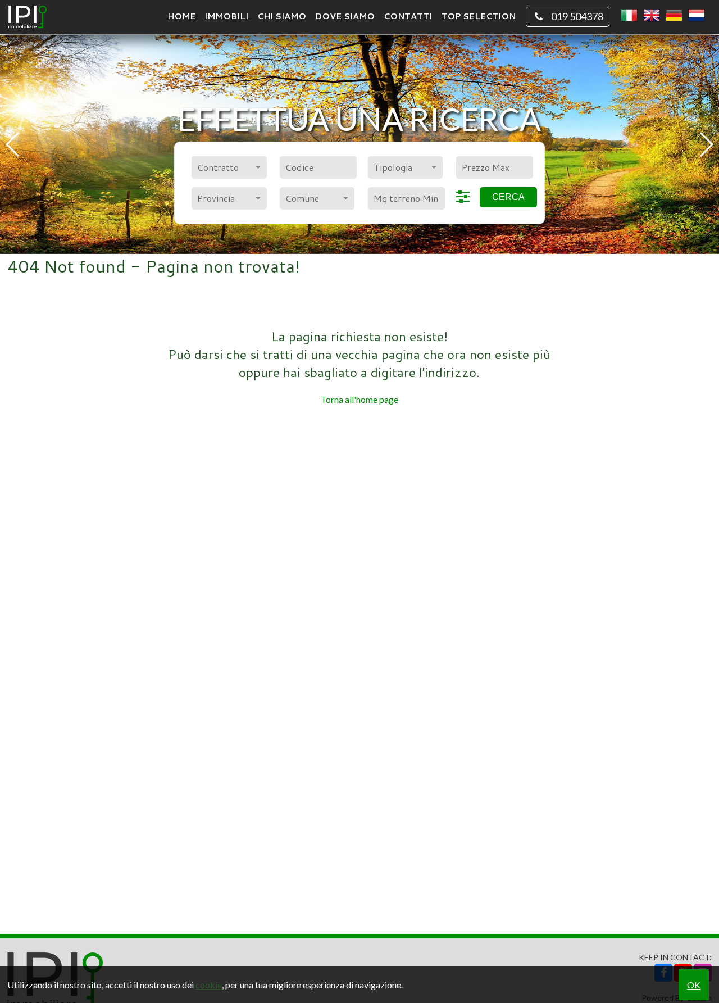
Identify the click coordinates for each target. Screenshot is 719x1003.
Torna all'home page (359, 399)
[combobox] (229, 167)
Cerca (508, 197)
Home (181, 16)
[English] (651, 16)
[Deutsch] (674, 16)
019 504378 (577, 16)
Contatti (408, 16)
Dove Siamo (345, 16)
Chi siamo (281, 16)
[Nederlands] (696, 16)
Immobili (226, 16)
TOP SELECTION (478, 16)
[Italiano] (629, 16)
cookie (208, 984)
